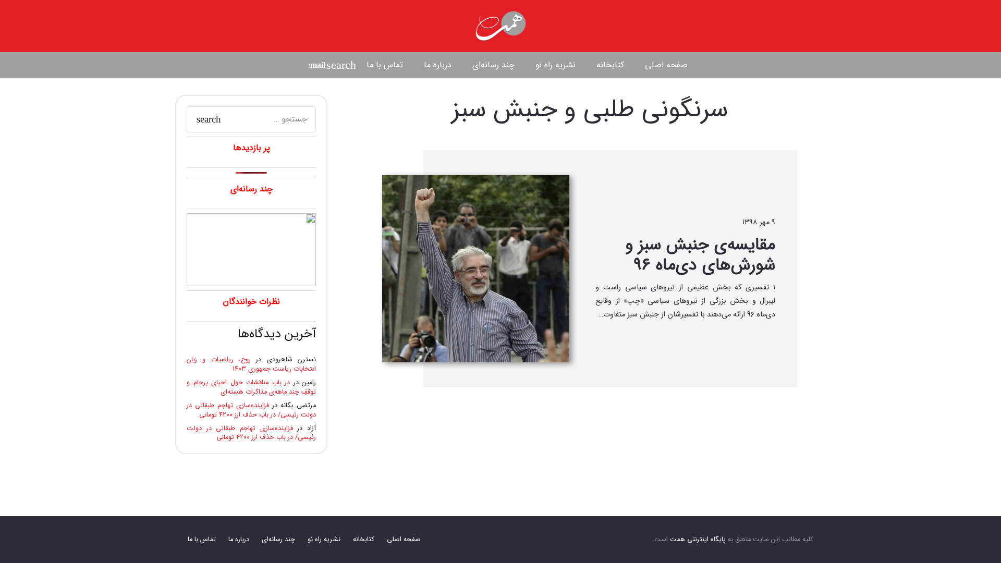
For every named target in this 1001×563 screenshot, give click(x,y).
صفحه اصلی (404, 539)
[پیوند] (500, 26)
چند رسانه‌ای (278, 539)
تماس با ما (202, 539)
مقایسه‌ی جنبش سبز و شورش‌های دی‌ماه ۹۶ (700, 255)
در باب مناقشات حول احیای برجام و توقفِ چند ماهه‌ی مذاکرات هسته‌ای (251, 387)
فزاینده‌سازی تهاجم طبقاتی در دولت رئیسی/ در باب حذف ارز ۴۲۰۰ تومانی (251, 410)
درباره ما (238, 539)
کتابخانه (363, 539)
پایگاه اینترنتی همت (698, 539)
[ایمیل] (317, 65)
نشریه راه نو (324, 539)
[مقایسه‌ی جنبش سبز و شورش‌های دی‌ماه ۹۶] (475, 268)
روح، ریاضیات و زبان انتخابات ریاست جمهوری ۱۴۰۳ (251, 364)
